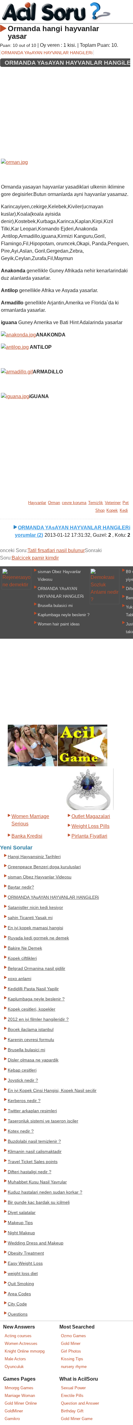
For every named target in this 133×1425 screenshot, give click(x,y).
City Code (17, 1304)
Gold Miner (70, 1343)
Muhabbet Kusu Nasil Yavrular (37, 1182)
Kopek (112, 510)
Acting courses (18, 1335)
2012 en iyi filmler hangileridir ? (38, 1019)
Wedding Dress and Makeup (35, 1243)
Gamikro (12, 1418)
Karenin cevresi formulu (31, 1039)
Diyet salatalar (22, 1212)
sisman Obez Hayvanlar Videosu (39, 877)
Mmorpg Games (19, 1388)
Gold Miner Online (21, 1403)
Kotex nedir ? (21, 1131)
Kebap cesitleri (22, 1070)
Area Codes (19, 1294)
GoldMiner (14, 1411)
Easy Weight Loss (25, 1263)
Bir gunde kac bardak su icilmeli (39, 1202)
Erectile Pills (72, 1395)
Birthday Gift (72, 1411)
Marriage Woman (20, 1395)
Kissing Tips (72, 1359)
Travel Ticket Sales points (33, 1161)
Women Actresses (21, 1343)
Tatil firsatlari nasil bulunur (56, 550)
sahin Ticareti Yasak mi (30, 917)
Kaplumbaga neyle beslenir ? (63, 615)
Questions (18, 1314)
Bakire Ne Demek (25, 948)
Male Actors (15, 1359)
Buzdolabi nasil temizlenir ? (34, 1141)
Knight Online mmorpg (25, 1351)
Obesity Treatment (26, 1253)
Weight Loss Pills (90, 826)
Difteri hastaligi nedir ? (29, 1172)
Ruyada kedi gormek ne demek (38, 938)
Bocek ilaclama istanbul (31, 1029)
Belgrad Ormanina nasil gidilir (36, 968)
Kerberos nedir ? (24, 1100)
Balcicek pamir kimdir (35, 557)
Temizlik (95, 502)
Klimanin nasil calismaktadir (35, 1151)
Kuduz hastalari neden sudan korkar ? (45, 1192)
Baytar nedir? (21, 887)
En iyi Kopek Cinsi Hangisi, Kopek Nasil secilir (52, 1090)
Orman (54, 502)
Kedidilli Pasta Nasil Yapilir (33, 989)
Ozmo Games (73, 1335)
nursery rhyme (74, 1366)
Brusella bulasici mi (55, 605)
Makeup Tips (20, 1222)
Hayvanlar (37, 502)
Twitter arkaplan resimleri (32, 1111)
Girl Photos (71, 1351)
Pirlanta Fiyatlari (89, 836)
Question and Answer (80, 1403)
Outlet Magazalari (90, 816)
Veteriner (113, 502)
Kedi (124, 510)
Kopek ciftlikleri (22, 958)
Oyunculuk (14, 1366)
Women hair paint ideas (59, 624)
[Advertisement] (65, 110)
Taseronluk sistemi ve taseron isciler (43, 1121)
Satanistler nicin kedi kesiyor (35, 907)
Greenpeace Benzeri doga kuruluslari (44, 867)
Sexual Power (73, 1388)
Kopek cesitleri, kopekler (31, 1009)
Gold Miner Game (76, 1418)
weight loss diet (23, 1273)
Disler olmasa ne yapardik (33, 1060)
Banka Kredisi (26, 836)
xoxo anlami (19, 978)
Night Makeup (21, 1233)
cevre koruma (74, 502)
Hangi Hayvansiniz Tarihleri (34, 856)
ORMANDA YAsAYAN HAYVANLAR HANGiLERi (46, 52)
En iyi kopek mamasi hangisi (35, 928)
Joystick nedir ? (23, 1080)
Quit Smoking (21, 1283)
